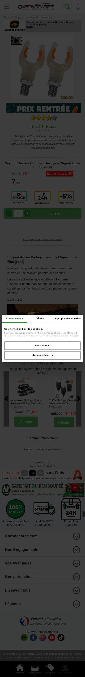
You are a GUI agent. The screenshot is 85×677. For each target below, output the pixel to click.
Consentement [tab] (14, 318)
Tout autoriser (43, 345)
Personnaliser (41, 355)
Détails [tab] (40, 318)
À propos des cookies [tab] (68, 318)
